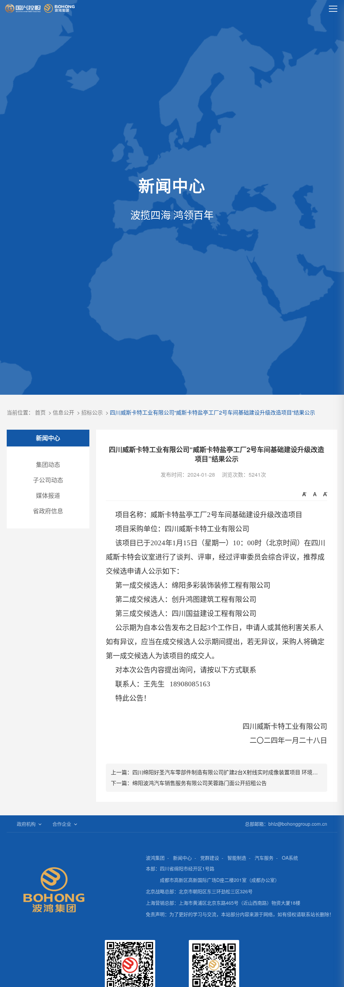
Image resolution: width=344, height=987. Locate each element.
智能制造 (236, 857)
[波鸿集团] (40, 8)
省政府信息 (48, 510)
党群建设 (209, 857)
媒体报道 (48, 495)
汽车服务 (264, 857)
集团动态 (48, 464)
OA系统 (290, 857)
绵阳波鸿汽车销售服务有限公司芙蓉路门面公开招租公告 (199, 783)
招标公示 (92, 412)
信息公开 (63, 412)
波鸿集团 (155, 857)
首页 (40, 412)
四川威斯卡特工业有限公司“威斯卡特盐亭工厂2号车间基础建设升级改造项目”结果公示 (212, 412)
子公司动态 (48, 479)
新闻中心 (182, 857)
